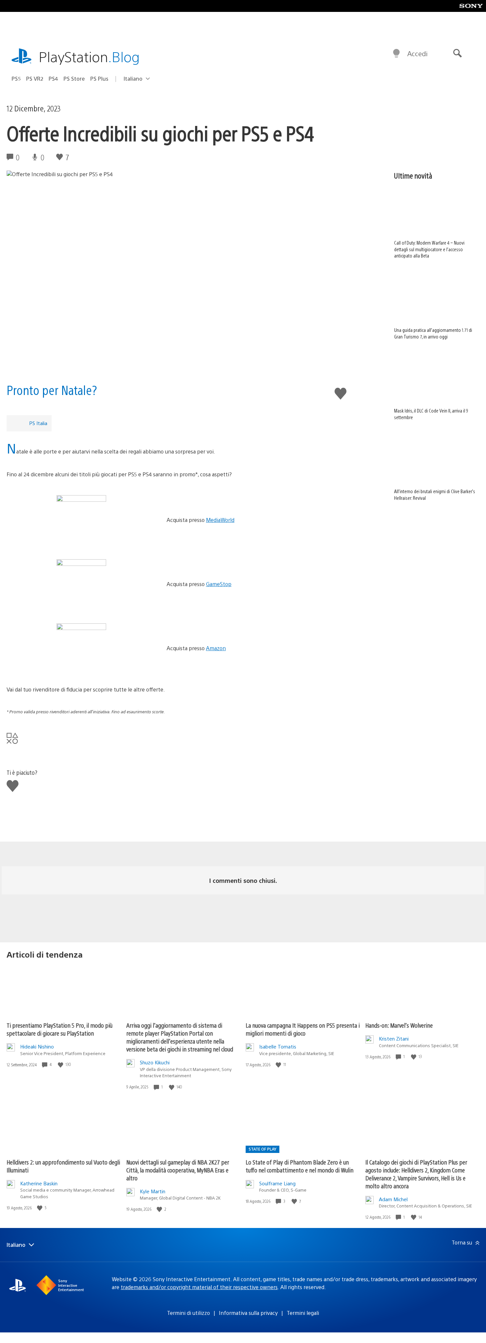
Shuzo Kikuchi (155, 1062)
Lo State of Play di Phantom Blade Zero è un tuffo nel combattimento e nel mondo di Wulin (299, 1166)
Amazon (216, 648)
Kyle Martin (152, 1191)
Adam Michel (393, 1199)
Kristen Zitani (394, 1038)
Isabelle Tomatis (277, 1046)
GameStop (218, 583)
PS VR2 (34, 78)
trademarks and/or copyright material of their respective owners (199, 1287)
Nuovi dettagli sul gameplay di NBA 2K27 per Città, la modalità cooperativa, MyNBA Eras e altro (177, 1170)
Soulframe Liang (277, 1183)
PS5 (16, 78)
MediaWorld (220, 519)
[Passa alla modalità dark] (396, 53)
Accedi (417, 53)
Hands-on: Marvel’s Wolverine (399, 1025)
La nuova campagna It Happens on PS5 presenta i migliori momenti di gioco (303, 1029)
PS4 (53, 78)
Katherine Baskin (39, 1183)
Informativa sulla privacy (248, 1312)
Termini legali (303, 1312)
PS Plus (99, 78)
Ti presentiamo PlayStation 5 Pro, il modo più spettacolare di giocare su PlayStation (59, 1029)
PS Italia (38, 423)
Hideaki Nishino (37, 1046)
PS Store (74, 78)
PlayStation (89, 56)
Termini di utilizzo (188, 1312)
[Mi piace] (61, 1064)
